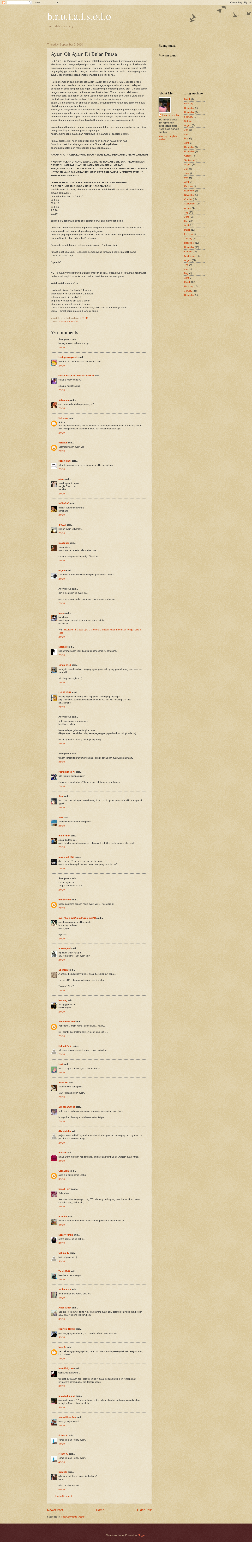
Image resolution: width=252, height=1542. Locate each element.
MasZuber (63, 543)
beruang (62, 1000)
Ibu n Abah (64, 835)
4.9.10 (61, 1425)
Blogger (141, 1535)
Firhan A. (63, 1435)
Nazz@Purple (65, 1235)
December (189, 108)
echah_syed (64, 665)
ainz (60, 817)
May (186, 138)
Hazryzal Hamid (66, 1329)
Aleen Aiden (64, 1307)
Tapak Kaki (64, 1271)
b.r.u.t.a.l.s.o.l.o (79, 16)
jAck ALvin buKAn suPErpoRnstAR (77, 918)
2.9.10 (61, 347)
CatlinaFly (63, 1253)
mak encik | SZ (66, 857)
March (187, 99)
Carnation (63, 1171)
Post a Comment (63, 1496)
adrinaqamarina (66, 1107)
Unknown (63, 418)
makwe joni (64, 948)
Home (100, 1510)
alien (61, 479)
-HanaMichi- (64, 1131)
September (189, 160)
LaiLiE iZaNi (64, 692)
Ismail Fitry (64, 1189)
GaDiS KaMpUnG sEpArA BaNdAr (76, 375)
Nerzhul (62, 647)
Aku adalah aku (66, 1021)
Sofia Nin (63, 1082)
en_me (61, 570)
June (186, 134)
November (189, 112)
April (186, 142)
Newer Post (55, 1510)
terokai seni (64, 899)
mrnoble (62, 1216)
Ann (60, 796)
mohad (62, 1152)
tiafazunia (63, 400)
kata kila (62, 1472)
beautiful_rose (66, 1368)
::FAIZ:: (62, 525)
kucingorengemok (68, 357)
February (188, 103)
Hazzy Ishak (64, 461)
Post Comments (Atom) (73, 1516)
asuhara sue (64, 1289)
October (188, 121)
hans (61, 613)
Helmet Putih (65, 1046)
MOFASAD (63, 503)
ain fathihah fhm (67, 1417)
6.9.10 (61, 1489)
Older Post (144, 1510)
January (188, 238)
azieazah (63, 970)
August (187, 125)
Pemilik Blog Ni (66, 772)
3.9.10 (61, 1161)
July (186, 129)
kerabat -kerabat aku (69, 321)
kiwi (60, 1064)
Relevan (62, 442)
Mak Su (62, 1347)
